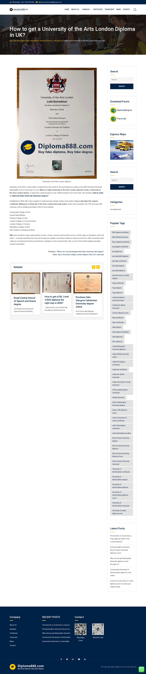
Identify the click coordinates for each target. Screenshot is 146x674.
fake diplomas (117, 337)
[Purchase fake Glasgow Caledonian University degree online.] (57, 283)
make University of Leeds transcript (121, 383)
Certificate (98, 9)
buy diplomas (117, 251)
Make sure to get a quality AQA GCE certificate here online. (87, 304)
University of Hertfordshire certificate (121, 470)
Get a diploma (117, 341)
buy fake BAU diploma (120, 256)
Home (67, 9)
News (118, 9)
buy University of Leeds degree (120, 276)
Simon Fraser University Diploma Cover (120, 455)
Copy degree (116, 288)
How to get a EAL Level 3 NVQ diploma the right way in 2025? (26, 299)
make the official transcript (118, 375)
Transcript (109, 9)
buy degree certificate (120, 247)
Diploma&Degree (124, 110)
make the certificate (119, 369)
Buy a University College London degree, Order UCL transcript (81, 255)
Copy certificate (118, 283)
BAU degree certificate (120, 232)
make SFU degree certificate (118, 363)
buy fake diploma (118, 270)
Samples (86, 9)
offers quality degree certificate (120, 391)
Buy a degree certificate (120, 242)
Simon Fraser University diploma (120, 447)
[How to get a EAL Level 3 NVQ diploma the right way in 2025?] (25, 282)
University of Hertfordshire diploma (120, 485)
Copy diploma (117, 293)
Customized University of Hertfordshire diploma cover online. (120, 573)
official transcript (118, 397)
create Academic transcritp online (118, 299)
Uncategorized (115, 209)
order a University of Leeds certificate (119, 419)
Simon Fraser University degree (120, 439)
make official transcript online (120, 355)
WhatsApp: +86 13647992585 (23, 2)
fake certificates (118, 322)
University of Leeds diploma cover (119, 512)
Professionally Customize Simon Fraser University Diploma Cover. (120, 550)
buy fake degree (118, 266)
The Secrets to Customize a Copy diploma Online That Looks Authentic (120, 539)
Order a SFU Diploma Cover (119, 411)
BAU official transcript (120, 237)
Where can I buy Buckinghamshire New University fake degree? (80, 252)
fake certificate (117, 318)
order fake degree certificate (118, 427)
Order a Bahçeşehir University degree (119, 403)
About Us (75, 9)
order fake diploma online (121, 433)
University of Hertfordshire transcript (120, 504)
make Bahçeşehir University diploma (119, 347)
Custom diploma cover (120, 313)
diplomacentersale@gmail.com (50, 2)
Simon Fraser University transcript (120, 462)
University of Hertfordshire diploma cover (120, 495)
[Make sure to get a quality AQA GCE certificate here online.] (87, 285)
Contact (126, 9)
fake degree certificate (120, 332)
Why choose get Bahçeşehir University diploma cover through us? (120, 561)
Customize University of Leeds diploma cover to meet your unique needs (121, 584)
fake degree (116, 327)
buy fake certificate (119, 261)
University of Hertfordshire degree (120, 478)
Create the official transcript (118, 306)
